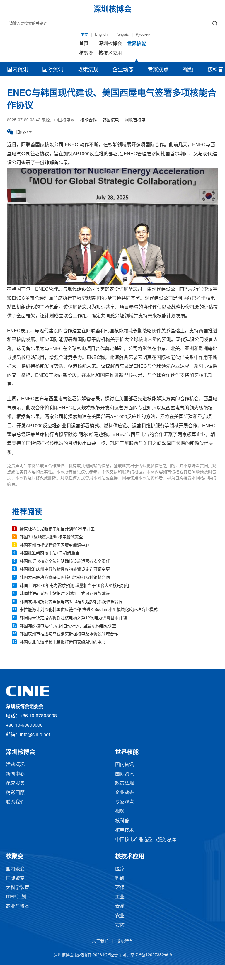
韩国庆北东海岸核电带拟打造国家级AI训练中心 (62, 642)
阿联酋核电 (135, 120)
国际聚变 (15, 878)
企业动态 (123, 70)
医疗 (120, 869)
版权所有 (125, 941)
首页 (83, 43)
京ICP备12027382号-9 (151, 955)
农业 (120, 915)
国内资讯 (17, 70)
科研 (120, 878)
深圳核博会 (110, 43)
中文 (84, 35)
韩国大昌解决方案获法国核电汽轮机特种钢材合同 (65, 578)
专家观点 (158, 70)
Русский (143, 35)
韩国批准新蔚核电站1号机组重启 (49, 553)
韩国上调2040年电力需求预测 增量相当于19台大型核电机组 (74, 586)
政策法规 (87, 70)
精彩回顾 (15, 792)
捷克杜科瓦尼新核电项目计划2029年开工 (57, 529)
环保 (120, 887)
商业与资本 (17, 906)
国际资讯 (52, 70)
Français (121, 35)
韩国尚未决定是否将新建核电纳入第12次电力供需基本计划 (73, 618)
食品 (120, 906)
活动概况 (15, 764)
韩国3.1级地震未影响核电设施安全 (51, 537)
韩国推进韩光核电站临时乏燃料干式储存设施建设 (65, 594)
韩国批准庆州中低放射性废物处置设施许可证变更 (65, 569)
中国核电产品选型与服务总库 (145, 839)
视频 (188, 70)
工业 (120, 897)
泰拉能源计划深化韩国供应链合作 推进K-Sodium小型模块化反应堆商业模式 (89, 610)
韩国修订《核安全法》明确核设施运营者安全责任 (65, 561)
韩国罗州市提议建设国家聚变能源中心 (54, 545)
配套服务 (15, 783)
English (101, 35)
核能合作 (88, 120)
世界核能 (136, 43)
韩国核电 (111, 120)
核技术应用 (110, 53)
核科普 (122, 820)
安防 (120, 925)
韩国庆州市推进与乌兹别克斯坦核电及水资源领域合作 (69, 634)
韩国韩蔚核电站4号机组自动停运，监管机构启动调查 (68, 626)
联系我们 (15, 802)
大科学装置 (17, 887)
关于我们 (100, 941)
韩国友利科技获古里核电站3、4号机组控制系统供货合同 (71, 602)
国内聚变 (15, 869)
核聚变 (86, 53)
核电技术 (124, 830)
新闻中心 (15, 774)
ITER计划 (16, 897)
